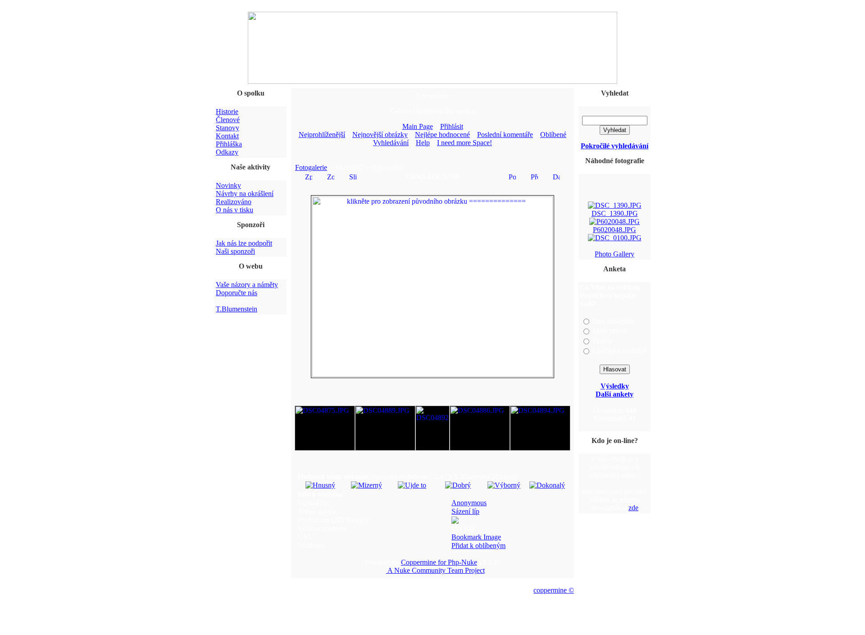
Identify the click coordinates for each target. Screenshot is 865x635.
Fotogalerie (311, 167)
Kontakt (227, 136)
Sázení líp (465, 511)
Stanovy (227, 128)
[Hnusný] (320, 485)
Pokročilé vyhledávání (614, 146)
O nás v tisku (234, 210)
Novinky (228, 185)
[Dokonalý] (547, 485)
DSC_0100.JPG (615, 244)
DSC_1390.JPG (615, 211)
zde (633, 508)
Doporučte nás (236, 293)
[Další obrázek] (556, 176)
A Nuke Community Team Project (435, 570)
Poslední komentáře (505, 134)
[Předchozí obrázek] (534, 176)
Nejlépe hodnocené (442, 134)
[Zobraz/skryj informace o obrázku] (330, 176)
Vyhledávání (391, 142)
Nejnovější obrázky (380, 134)
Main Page (417, 126)
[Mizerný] (366, 485)
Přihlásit (451, 126)
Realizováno (233, 202)
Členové (228, 119)
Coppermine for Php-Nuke (439, 562)
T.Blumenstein (236, 309)
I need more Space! (464, 142)
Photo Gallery (614, 254)
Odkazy (227, 152)
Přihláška (229, 144)
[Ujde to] (412, 485)
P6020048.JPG (614, 228)
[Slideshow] (352, 176)
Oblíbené (553, 134)
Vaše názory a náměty (247, 284)
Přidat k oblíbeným (478, 545)
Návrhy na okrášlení (244, 193)
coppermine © (553, 590)
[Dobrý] (458, 485)
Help (423, 142)
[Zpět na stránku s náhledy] (308, 176)
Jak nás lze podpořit (244, 243)
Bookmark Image (476, 537)
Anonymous (469, 503)
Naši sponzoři (235, 251)
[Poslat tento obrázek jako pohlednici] (512, 176)
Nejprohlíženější (322, 134)
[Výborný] (503, 485)
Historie (227, 111)
